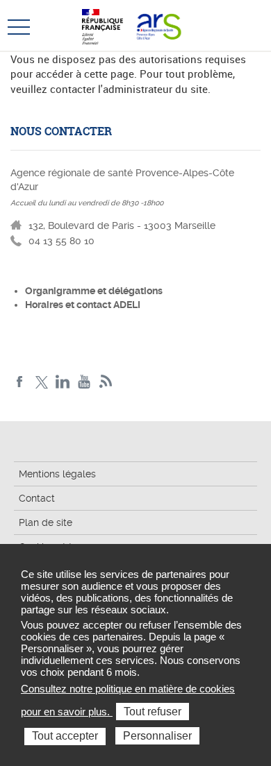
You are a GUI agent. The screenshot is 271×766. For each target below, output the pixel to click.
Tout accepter (65, 736)
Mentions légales (57, 473)
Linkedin (63, 382)
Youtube (84, 382)
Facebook (19, 382)
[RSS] (106, 382)
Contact (37, 498)
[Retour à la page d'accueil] (159, 25)
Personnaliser (157, 736)
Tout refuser (152, 711)
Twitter (41, 382)
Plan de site (45, 522)
